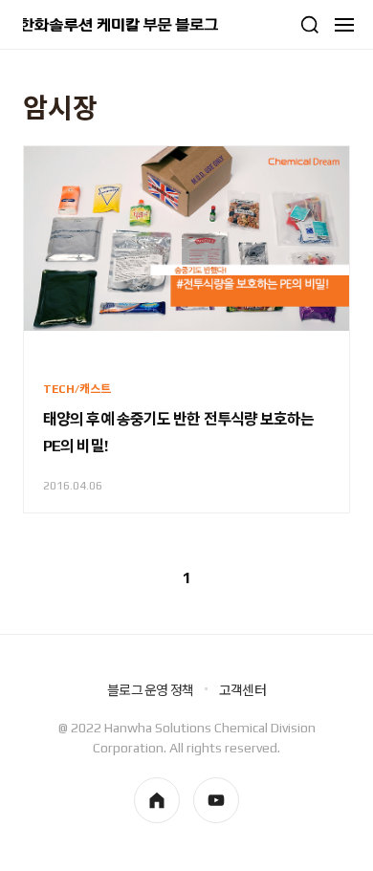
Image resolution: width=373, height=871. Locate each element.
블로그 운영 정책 (150, 690)
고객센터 (242, 690)
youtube (216, 800)
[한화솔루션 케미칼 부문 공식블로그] (120, 25)
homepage (157, 800)
